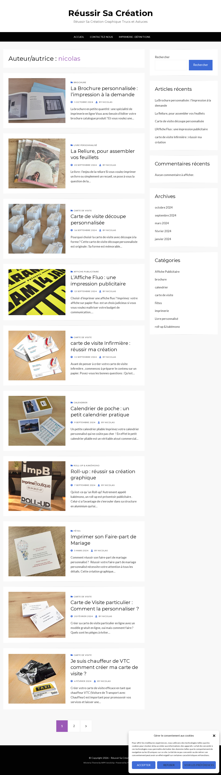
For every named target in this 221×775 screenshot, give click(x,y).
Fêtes (77, 531)
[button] (214, 735)
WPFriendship (107, 762)
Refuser (169, 765)
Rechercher (162, 57)
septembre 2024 (165, 215)
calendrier (81, 402)
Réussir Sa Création (110, 13)
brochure (80, 82)
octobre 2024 (164, 207)
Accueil (79, 36)
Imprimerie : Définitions (134, 36)
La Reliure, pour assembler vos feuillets (180, 113)
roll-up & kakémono (87, 465)
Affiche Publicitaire (86, 271)
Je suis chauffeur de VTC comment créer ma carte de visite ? (104, 667)
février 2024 (163, 231)
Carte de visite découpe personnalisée (179, 121)
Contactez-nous (101, 36)
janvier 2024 (163, 239)
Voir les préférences (199, 765)
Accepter (143, 765)
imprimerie (162, 311)
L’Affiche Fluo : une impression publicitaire (181, 129)
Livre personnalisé (85, 145)
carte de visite (83, 210)
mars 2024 (162, 223)
